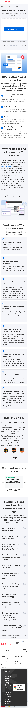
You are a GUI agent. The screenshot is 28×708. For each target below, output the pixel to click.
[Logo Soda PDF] (8, 2)
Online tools (4, 661)
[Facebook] (2, 651)
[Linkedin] (9, 651)
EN (23, 651)
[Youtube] (6, 651)
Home (2, 6)
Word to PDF (18, 664)
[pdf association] (17, 643)
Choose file (12, 29)
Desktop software (6, 659)
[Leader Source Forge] (24, 641)
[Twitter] (4, 651)
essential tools (6, 166)
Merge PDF (17, 661)
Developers (4, 667)
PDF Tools (7, 6)
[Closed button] (25, 670)
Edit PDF (17, 659)
